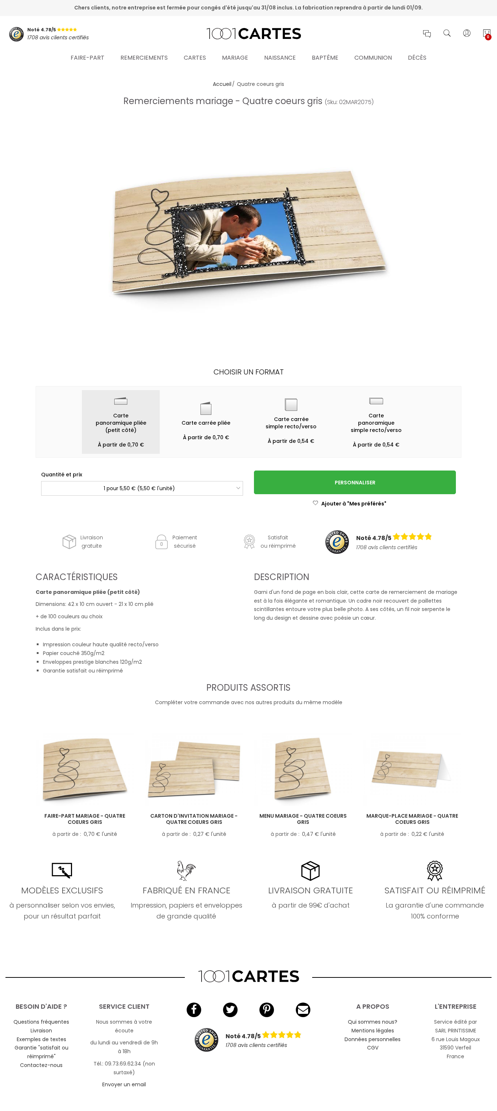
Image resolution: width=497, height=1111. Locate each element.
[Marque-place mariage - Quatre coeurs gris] (412, 769)
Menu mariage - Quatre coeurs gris (303, 819)
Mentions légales (372, 1030)
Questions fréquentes (41, 1021)
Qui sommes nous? (372, 1021)
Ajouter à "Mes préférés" (353, 503)
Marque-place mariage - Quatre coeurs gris (412, 819)
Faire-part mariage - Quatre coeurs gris (84, 819)
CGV (372, 1047)
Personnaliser (355, 482)
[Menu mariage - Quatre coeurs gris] (303, 769)
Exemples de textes (41, 1039)
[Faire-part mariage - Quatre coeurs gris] (85, 769)
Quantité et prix (61, 474)
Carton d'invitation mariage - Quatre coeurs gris (194, 819)
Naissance (280, 57)
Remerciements (144, 57)
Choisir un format (249, 372)
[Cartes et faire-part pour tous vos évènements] (248, 34)
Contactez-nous (41, 1065)
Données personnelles (373, 1039)
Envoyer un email (124, 1084)
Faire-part (87, 57)
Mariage (235, 57)
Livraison (41, 1030)
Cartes (195, 57)
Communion (373, 57)
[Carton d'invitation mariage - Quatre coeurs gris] (194, 769)
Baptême (325, 57)
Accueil (222, 84)
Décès (417, 57)
